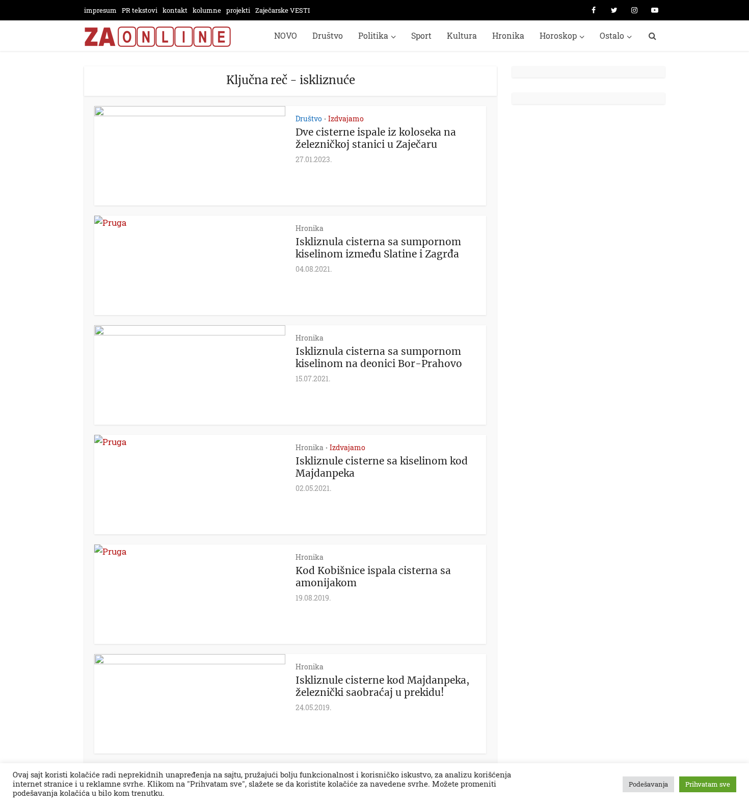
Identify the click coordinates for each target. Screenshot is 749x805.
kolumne (207, 10)
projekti (238, 10)
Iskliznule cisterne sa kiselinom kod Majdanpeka (382, 467)
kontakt (175, 10)
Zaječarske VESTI (282, 10)
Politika (373, 35)
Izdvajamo (346, 118)
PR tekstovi (139, 10)
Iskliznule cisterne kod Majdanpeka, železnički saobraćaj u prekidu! (382, 686)
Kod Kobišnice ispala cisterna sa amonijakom (373, 576)
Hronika (508, 35)
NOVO (285, 35)
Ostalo (612, 35)
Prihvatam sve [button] (707, 784)
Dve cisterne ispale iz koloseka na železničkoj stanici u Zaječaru (376, 138)
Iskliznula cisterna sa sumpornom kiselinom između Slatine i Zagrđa (378, 248)
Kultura (462, 35)
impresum (100, 10)
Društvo (327, 35)
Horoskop (558, 35)
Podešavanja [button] (648, 784)
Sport (421, 35)
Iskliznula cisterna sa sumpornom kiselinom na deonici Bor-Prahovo (379, 357)
